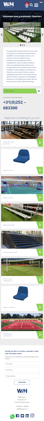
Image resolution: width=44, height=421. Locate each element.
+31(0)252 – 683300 (14, 105)
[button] (20, 44)
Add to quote (9, 91)
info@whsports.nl (22, 409)
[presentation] (1, 34)
